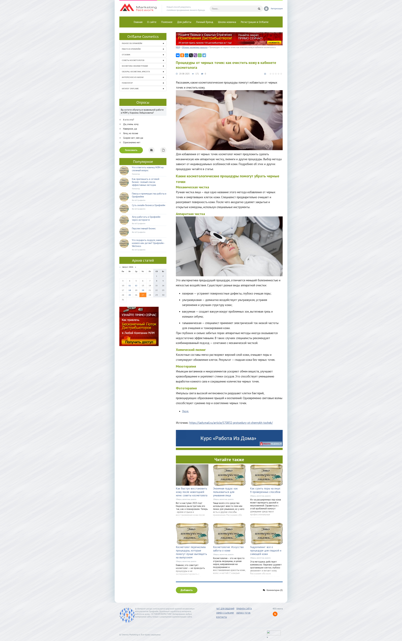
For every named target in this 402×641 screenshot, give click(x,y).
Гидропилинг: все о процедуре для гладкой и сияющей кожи (265, 550)
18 (130, 290)
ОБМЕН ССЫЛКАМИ (225, 613)
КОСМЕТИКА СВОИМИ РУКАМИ (135, 66)
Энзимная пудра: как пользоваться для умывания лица (225, 492)
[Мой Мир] (186, 55)
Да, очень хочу (130, 124)
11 (130, 285)
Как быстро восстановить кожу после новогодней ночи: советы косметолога (191, 492)
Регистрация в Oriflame (255, 22)
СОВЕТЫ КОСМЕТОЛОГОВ (133, 60)
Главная (138, 22)
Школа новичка (227, 22)
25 (130, 295)
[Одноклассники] (182, 55)
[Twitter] (191, 55)
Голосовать (131, 150)
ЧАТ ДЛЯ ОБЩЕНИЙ (225, 608)
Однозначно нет (131, 142)
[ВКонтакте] (178, 55)
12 (136, 285)
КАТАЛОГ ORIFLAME (130, 89)
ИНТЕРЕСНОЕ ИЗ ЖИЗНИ (133, 77)
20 (143, 290)
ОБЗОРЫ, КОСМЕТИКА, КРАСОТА (136, 72)
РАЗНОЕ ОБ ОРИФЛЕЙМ (132, 43)
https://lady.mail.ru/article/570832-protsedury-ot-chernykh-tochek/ (231, 423)
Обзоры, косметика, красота (186, 499)
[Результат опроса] (151, 150)
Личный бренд (204, 22)
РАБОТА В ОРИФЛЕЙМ (131, 49)
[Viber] (195, 55)
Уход (185, 411)
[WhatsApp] (200, 55)
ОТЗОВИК (126, 55)
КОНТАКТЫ (221, 617)
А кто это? (128, 119)
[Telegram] (204, 55)
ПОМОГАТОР (127, 83)
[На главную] (138, 8)
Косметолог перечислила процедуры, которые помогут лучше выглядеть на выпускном (191, 552)
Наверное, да (129, 128)
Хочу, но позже (130, 133)
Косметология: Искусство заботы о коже (228, 548)
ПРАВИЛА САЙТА (244, 608)
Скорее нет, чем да (132, 137)
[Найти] (259, 8)
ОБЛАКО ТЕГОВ (243, 613)
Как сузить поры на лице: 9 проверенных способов (265, 490)
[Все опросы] (163, 150)
